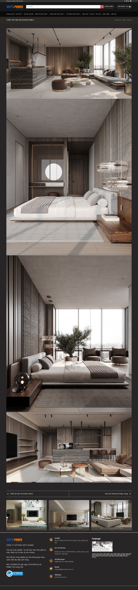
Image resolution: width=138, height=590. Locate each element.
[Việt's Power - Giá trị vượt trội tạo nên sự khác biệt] (14, 7)
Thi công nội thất (73, 14)
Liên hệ (113, 14)
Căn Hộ (129, 20)
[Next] (131, 516)
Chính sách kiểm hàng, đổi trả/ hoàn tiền (111, 555)
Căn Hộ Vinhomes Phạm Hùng (116, 494)
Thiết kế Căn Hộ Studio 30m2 (21, 494)
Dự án (92, 14)
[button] (109, 6)
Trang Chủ (10, 14)
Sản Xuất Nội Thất (56, 14)
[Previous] (6, 516)
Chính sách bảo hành (113, 554)
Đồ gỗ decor (28, 14)
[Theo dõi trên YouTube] (130, 1)
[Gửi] (102, 6)
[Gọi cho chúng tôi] (128, 1)
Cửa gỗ (18, 14)
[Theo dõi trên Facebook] (124, 1)
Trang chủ (118, 20)
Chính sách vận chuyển (112, 556)
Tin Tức (98, 14)
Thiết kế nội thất (41, 14)
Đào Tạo (85, 14)
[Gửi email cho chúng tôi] (126, 1)
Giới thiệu (106, 14)
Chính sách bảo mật (99, 554)
